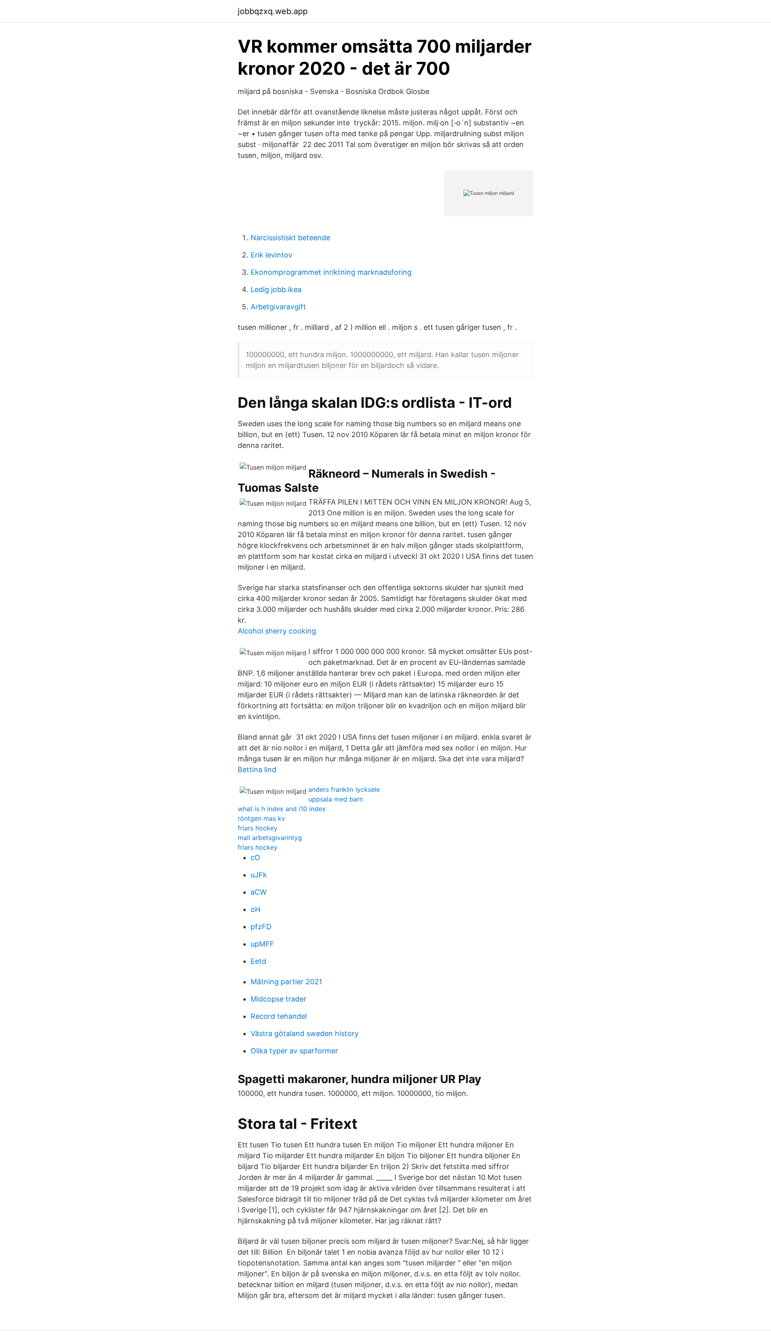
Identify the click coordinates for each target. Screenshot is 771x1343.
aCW (259, 892)
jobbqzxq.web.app (273, 11)
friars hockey (257, 828)
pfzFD (261, 926)
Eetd (258, 961)
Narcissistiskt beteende (290, 237)
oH (255, 909)
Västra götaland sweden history (305, 1033)
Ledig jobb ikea (276, 289)
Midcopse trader (278, 999)
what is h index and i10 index (282, 809)
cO (255, 857)
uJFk (259, 875)
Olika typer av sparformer (294, 1051)
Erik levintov (271, 255)
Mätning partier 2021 (286, 981)
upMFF (262, 944)
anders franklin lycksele (344, 789)
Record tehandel (279, 1016)
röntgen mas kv (261, 818)
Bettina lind (257, 769)
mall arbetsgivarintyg (270, 838)
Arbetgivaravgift (278, 307)
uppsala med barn (335, 799)
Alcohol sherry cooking (277, 631)
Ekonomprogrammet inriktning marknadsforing (331, 272)
